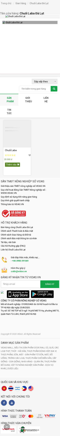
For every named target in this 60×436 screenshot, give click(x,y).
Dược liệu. (13, 368)
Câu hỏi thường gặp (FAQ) (13, 246)
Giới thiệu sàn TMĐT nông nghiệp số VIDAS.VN (23, 186)
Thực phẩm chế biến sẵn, (39, 358)
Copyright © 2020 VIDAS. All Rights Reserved (20, 334)
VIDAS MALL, (7, 347)
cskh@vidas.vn (19, 271)
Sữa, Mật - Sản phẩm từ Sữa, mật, (32, 354)
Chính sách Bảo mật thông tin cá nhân (19, 238)
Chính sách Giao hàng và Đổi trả (16, 234)
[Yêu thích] (29, 155)
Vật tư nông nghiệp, (22, 365)
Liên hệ (46, 100)
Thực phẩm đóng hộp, (39, 351)
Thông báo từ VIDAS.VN (12, 204)
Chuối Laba (11, 150)
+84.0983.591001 (20, 261)
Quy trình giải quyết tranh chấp (15, 200)
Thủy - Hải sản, (19, 351)
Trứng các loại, (17, 358)
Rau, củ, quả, (47, 347)
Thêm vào (11, 164)
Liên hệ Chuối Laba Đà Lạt (13, 249)
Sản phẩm (10, 100)
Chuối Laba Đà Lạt (32, 13)
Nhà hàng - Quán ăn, (32, 361)
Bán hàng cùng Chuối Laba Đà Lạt (17, 227)
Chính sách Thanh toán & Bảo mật (17, 231)
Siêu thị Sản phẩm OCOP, (27, 347)
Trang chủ (6, 3)
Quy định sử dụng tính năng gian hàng (19, 197)
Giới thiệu (28, 100)
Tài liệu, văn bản (8, 242)
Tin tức (9, 112)
